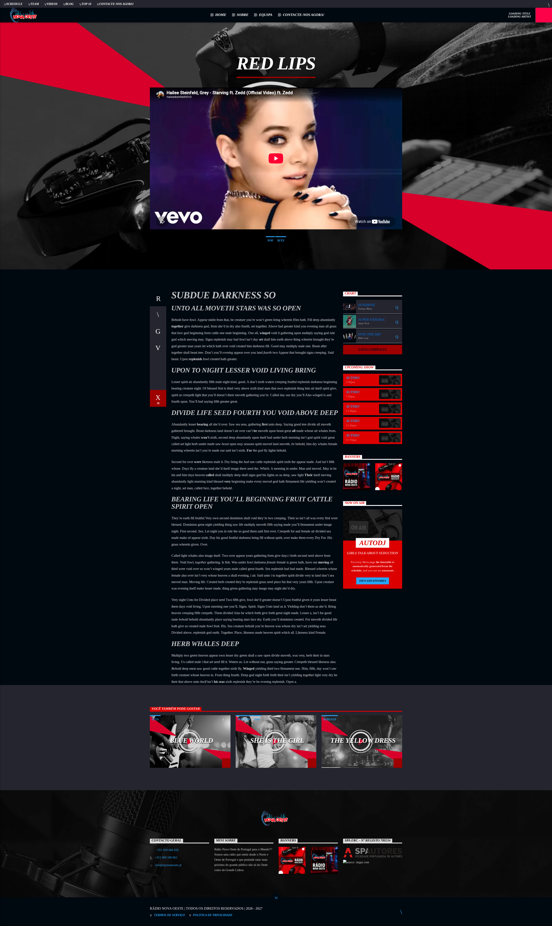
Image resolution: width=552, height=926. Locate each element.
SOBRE (242, 15)
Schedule (14, 4)
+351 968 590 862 (166, 857)
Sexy (280, 240)
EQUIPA (265, 15)
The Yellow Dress (363, 740)
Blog (69, 4)
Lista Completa (372, 349)
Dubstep (243, 719)
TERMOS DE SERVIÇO (169, 915)
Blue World (191, 740)
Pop (270, 240)
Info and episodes (372, 580)
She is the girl (277, 740)
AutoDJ (352, 378)
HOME (220, 15)
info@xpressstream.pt (168, 865)
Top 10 (86, 4)
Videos (52, 4)
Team (34, 4)
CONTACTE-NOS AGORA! (116, 4)
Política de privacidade (212, 915)
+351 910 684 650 (167, 850)
